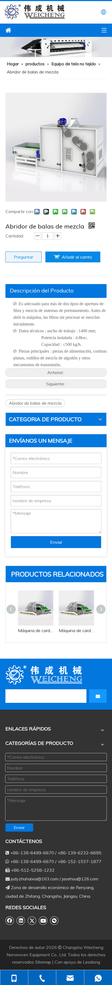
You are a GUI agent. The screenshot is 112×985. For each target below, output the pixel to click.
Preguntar (23, 257)
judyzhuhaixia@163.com (34, 878)
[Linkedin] (21, 920)
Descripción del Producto (42, 290)
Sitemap (43, 962)
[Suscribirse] (98, 696)
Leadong (91, 962)
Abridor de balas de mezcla (35, 403)
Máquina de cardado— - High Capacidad (35, 630)
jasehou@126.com (80, 878)
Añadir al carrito (77, 257)
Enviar (56, 542)
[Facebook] (9, 920)
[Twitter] (32, 920)
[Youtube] (43, 920)
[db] (44, 674)
